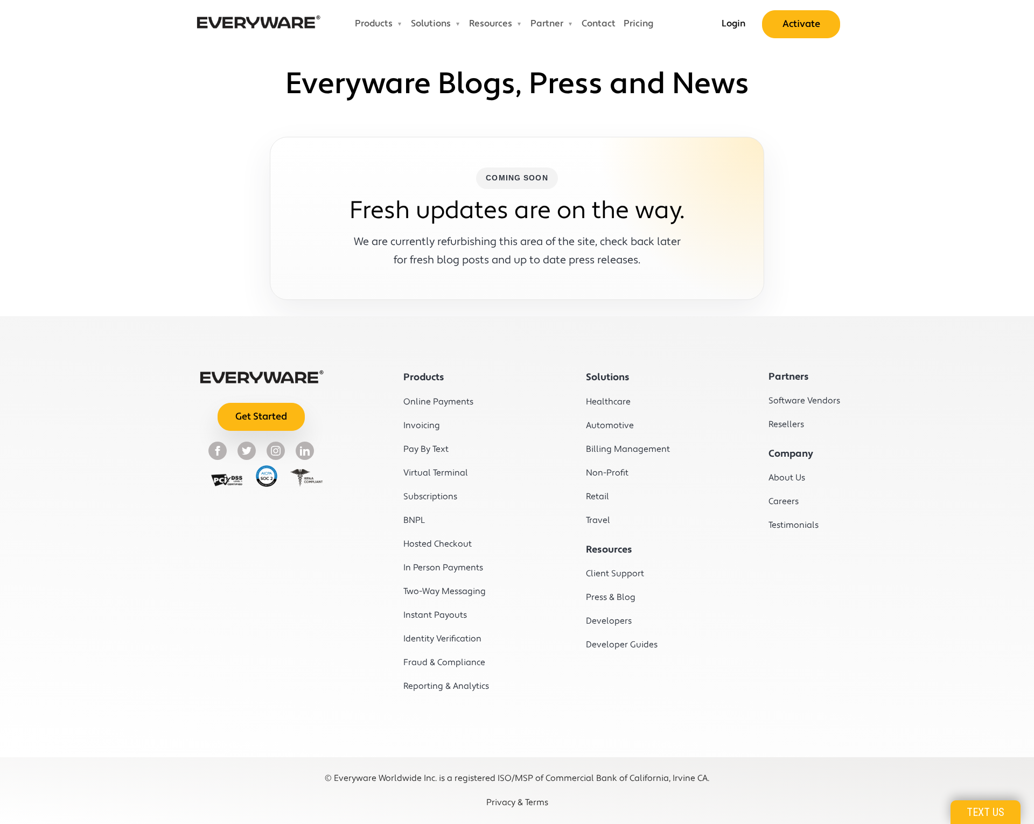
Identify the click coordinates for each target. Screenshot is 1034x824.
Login (733, 24)
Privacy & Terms (517, 802)
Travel (598, 520)
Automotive (610, 425)
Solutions (431, 24)
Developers (609, 621)
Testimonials (793, 525)
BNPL (414, 520)
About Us (786, 477)
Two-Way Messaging (441, 591)
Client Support (615, 573)
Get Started (261, 416)
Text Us (985, 812)
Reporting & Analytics (441, 686)
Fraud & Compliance (441, 662)
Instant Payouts (435, 615)
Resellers (786, 424)
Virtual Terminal (435, 472)
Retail (597, 496)
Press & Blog (610, 597)
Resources (490, 24)
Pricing (638, 24)
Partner (546, 24)
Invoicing (421, 425)
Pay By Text (426, 449)
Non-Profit (607, 472)
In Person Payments (441, 567)
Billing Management (623, 449)
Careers (783, 501)
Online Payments (438, 401)
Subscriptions (430, 496)
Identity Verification (441, 638)
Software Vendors (804, 400)
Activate (801, 24)
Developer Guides (622, 644)
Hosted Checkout (437, 544)
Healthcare (608, 401)
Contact (599, 24)
